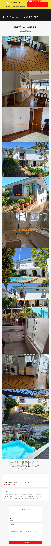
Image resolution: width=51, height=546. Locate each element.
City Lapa (30, 25)
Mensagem (12, 529)
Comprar (29, 1)
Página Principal (22, 25)
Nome (11, 513)
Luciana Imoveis (25, 509)
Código (39, 1)
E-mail (11, 518)
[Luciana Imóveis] (13, 4)
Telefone (12, 524)
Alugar (34, 1)
